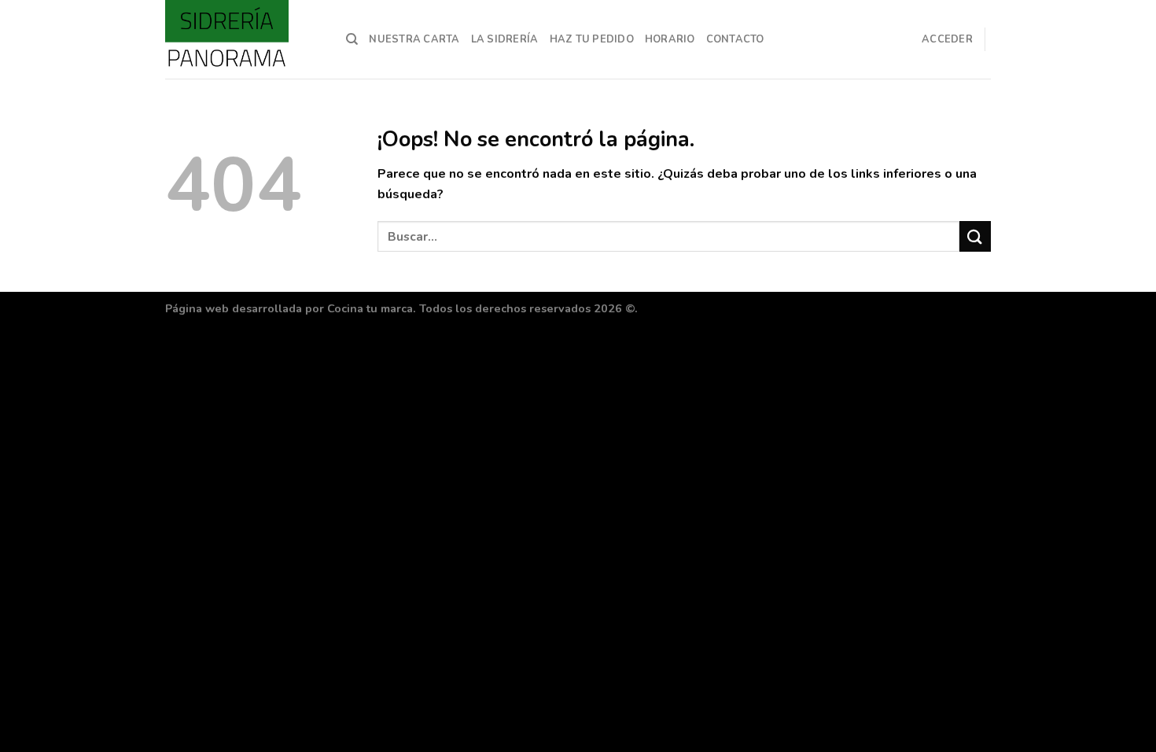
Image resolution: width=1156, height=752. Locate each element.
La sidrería (505, 39)
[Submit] (975, 236)
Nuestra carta (414, 39)
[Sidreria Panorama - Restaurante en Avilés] (243, 39)
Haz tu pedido (592, 39)
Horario (670, 39)
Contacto (735, 39)
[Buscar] (352, 39)
